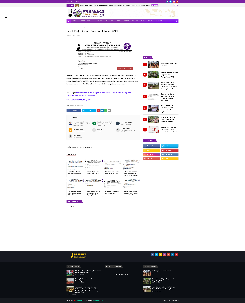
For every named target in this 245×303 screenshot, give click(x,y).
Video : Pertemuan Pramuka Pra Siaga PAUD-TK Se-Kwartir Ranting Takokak (169, 85)
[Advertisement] (160, 39)
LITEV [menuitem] (118, 21)
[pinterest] (177, 1)
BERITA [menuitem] (75, 21)
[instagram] (174, 1)
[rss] (151, 150)
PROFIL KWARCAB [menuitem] (86, 21)
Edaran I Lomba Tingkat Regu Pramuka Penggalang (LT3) (169, 75)
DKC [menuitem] (142, 21)
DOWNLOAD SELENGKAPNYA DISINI (79, 100)
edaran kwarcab (74, 27)
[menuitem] (69, 21)
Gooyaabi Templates (98, 300)
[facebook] (167, 1)
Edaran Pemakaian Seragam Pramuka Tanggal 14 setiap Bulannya (167, 97)
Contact (78, 1)
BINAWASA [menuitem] (109, 21)
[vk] (169, 154)
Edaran (72, 105)
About (72, 1)
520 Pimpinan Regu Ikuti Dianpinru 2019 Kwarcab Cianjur (168, 119)
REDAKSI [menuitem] (149, 21)
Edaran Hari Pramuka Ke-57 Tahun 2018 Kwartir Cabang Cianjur (169, 130)
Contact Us (175, 300)
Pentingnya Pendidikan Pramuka (169, 64)
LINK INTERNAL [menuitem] (160, 21)
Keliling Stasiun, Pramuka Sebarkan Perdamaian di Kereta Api (168, 108)
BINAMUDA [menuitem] (100, 21)
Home (68, 1)
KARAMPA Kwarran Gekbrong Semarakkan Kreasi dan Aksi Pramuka (88, 271)
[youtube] (151, 158)
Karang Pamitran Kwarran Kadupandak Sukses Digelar (87, 280)
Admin (69, 35)
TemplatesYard (80, 300)
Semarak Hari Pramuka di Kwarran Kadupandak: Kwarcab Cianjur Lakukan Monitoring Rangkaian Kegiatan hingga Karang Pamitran (115, 5)
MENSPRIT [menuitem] (125, 21)
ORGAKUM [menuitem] (135, 21)
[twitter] (170, 1)
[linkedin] (172, 254)
